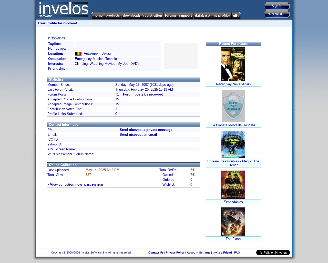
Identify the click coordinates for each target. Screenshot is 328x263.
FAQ (237, 252)
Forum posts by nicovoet (143, 94)
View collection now (66, 184)
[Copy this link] (93, 184)
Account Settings (198, 252)
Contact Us (155, 252)
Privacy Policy (175, 252)
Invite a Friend (222, 252)
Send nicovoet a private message (146, 130)
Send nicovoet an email (138, 134)
